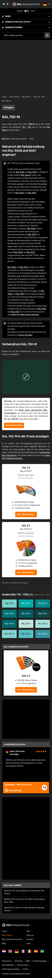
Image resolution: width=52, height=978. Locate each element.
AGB (27, 961)
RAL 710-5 (26, 613)
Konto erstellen (25, 335)
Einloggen (8, 107)
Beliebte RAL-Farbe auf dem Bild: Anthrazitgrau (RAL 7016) (24, 900)
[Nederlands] (4, 951)
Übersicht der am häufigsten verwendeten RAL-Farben (24, 892)
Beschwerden (8, 965)
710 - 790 (26, 127)
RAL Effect (18, 22)
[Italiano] (29, 951)
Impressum (7, 961)
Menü (8, 16)
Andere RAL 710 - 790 (17, 594)
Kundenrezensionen (14, 744)
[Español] (36, 951)
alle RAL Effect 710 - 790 (38, 595)
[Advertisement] (26, 66)
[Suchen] (47, 35)
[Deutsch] (46, 4)
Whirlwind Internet (22, 974)
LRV (3, 139)
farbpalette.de (18, 925)
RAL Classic (26, 175)
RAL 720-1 (26, 624)
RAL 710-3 (42, 603)
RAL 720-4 (26, 634)
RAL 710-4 (9, 613)
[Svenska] (42, 951)
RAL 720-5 (42, 634)
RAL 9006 (20, 172)
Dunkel (20, 11)
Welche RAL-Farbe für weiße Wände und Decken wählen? (24, 909)
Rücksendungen (40, 961)
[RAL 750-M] (26, 377)
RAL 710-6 (42, 613)
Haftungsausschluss (11, 969)
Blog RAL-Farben (12, 885)
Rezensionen (24, 784)
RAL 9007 (33, 172)
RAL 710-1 (9, 603)
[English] (10, 951)
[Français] (23, 951)
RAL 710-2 (26, 603)
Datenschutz (23, 965)
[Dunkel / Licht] (26, 11)
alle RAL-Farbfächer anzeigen (14, 583)
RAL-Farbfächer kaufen (16, 646)
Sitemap (18, 961)
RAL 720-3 (9, 634)
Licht (33, 11)
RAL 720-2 (42, 624)
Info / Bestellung (14, 425)
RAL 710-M (9, 624)
